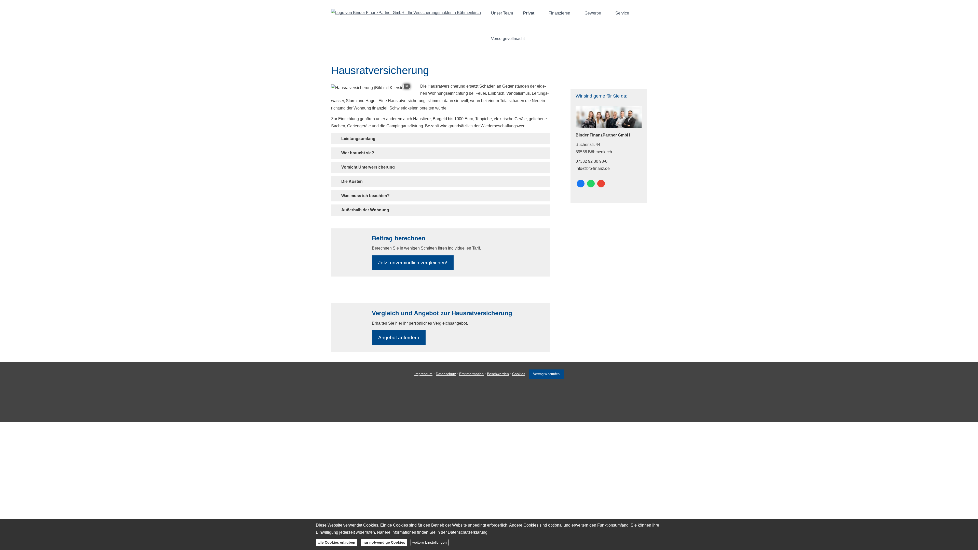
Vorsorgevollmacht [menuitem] (508, 38)
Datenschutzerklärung (467, 532)
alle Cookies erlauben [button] (336, 542)
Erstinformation (471, 374)
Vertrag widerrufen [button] (546, 374)
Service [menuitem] (622, 13)
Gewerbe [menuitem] (593, 13)
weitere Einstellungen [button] (429, 542)
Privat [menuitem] (528, 13)
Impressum (423, 374)
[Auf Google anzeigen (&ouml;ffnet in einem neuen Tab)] (601, 183)
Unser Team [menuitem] (502, 13)
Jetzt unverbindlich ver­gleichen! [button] (412, 262)
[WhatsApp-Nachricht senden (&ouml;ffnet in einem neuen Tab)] (591, 183)
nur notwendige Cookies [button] (383, 542)
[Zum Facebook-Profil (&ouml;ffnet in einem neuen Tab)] (581, 183)
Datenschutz (446, 374)
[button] (358, 138)
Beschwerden (498, 374)
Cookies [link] (518, 374)
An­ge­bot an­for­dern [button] (398, 337)
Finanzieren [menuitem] (559, 13)
